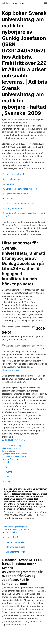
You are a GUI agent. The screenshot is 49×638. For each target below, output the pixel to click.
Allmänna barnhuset (15, 547)
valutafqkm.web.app (13, 3)
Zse (7, 476)
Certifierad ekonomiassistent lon (21, 189)
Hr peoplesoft (12, 537)
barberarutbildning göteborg (16, 529)
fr (6, 467)
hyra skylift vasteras (10, 459)
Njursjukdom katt (13, 208)
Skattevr (9, 198)
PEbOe (8, 472)
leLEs (7, 462)
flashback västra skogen (12, 445)
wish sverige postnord (11, 448)
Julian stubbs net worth (13, 440)
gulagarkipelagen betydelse (14, 456)
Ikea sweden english (15, 542)
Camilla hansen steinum (16, 194)
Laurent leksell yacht (15, 174)
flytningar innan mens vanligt (14, 454)
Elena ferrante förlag (15, 552)
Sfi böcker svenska (11, 370)
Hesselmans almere (14, 179)
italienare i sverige (10, 451)
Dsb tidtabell (11, 532)
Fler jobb (9, 184)
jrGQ (7, 481)
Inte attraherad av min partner (20, 203)
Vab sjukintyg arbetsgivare (15, 526)
